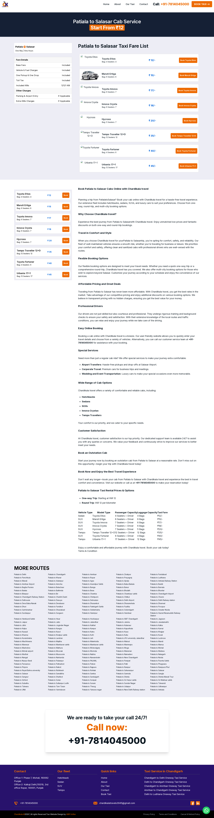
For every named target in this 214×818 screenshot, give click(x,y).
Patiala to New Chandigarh (127, 657)
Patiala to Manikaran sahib (58, 645)
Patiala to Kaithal (88, 625)
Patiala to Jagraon (157, 619)
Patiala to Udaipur (123, 686)
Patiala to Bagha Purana (23, 587)
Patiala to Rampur (123, 667)
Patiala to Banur (122, 587)
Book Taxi (200, 4)
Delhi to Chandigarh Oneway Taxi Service (165, 782)
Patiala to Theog (89, 686)
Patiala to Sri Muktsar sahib (161, 680)
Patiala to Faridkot (55, 607)
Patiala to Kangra (55, 628)
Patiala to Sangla (157, 674)
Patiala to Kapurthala (124, 628)
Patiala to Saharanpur (125, 670)
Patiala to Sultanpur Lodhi (58, 683)
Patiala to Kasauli (21, 632)
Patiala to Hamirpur (89, 613)
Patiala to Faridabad (158, 574)
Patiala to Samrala (123, 674)
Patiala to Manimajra (124, 645)
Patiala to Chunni (157, 597)
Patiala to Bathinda (55, 590)
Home (106, 4)
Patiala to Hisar (54, 619)
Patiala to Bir (53, 594)
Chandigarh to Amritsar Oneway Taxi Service (167, 786)
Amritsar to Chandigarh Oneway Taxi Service (167, 790)
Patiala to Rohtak (89, 670)
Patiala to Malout (123, 641)
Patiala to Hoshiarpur (90, 619)
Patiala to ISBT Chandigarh (127, 619)
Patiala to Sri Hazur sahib (126, 680)
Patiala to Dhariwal (157, 603)
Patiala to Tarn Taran (56, 686)
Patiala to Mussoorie (56, 654)
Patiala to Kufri (88, 635)
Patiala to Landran (55, 638)
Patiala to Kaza (122, 632)
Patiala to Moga (122, 648)
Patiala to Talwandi (158, 683)
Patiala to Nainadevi (124, 654)
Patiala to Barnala (157, 587)
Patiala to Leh (87, 638)
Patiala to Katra (88, 632)
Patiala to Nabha (88, 654)
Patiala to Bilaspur (21, 594)
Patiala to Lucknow (158, 638)
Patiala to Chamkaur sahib (126, 594)
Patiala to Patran (88, 664)
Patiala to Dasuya (55, 600)
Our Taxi (130, 4)
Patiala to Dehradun (90, 600)
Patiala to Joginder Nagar (58, 625)
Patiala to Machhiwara (23, 641)
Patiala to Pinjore (21, 667)
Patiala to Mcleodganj (91, 648)
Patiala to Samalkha (56, 674)
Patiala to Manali (20, 581)
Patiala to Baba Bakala (125, 584)
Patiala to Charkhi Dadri (57, 597)
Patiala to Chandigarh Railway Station (29, 597)
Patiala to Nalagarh (158, 654)
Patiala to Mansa (157, 645)
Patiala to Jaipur (20, 622)
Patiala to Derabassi (56, 603)
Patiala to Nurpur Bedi (23, 661)
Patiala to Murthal (21, 654)
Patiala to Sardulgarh (90, 677)
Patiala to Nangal (21, 657)
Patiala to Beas (88, 590)
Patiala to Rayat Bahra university (27, 670)
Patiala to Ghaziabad (56, 610)
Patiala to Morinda (89, 651)
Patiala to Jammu (123, 622)
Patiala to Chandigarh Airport (162, 594)
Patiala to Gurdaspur (22, 613)
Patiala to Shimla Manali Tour (162, 677)
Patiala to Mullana (157, 651)
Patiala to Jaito (54, 622)
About (117, 4)
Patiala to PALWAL (89, 661)
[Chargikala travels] (5, 4)
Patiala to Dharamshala (125, 603)
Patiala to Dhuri (20, 607)
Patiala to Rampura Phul (159, 667)
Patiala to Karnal (156, 628)
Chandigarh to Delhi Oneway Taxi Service (165, 778)
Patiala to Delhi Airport (125, 600)
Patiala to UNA (20, 690)
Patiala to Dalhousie (22, 600)
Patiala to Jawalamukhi (159, 622)
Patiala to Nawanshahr (91, 657)
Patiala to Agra (88, 581)
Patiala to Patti (122, 664)
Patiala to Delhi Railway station (162, 600)
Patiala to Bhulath (123, 590)
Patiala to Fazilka (123, 607)
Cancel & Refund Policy (190, 814)
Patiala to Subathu (21, 683)
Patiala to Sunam (89, 683)
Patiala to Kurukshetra (23, 638)
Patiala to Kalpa (20, 628)
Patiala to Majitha (55, 641)
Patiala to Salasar (157, 670)
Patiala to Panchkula (22, 578)
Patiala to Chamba (89, 594)
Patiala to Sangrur (21, 677)
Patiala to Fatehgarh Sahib (93, 607)
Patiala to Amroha (55, 584)
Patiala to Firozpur (157, 607)
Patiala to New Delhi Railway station (130, 690)
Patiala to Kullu (122, 635)
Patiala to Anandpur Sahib (92, 584)
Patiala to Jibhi (20, 625)
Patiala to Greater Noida (160, 610)
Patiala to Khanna (21, 635)
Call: (171, 4)
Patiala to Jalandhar (90, 622)
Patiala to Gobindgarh (125, 610)
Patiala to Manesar (21, 645)
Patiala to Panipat (123, 661)
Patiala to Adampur (55, 581)
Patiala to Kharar (54, 578)
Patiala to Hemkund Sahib (24, 619)
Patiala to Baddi (156, 584)
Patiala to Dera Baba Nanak (25, 603)
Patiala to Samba (89, 674)
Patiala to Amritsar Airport (24, 584)
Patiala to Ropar (88, 578)
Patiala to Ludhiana (158, 578)
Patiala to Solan (54, 680)
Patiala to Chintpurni (90, 597)
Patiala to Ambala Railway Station (163, 581)
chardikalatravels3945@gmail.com (117, 803)
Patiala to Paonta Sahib (159, 661)
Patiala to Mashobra (22, 648)
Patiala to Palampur (56, 661)
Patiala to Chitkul (123, 597)
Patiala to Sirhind (21, 680)
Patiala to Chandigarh (57, 574)
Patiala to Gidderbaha (91, 610)
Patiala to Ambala (157, 690)
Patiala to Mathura (55, 648)
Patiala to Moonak (55, 651)
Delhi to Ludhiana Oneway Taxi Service (164, 794)
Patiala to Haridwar (124, 613)
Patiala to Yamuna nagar (92, 690)
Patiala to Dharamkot (90, 603)
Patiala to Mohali (157, 648)
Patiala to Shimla (122, 677)
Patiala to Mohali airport (23, 651)
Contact (143, 4)
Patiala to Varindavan (56, 690)
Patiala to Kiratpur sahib (57, 635)
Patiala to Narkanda (56, 657)
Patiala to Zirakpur (123, 574)
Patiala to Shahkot (55, 677)
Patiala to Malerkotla (90, 641)
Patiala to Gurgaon (55, 613)
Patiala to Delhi (20, 574)
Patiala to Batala (20, 590)
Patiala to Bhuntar (157, 590)
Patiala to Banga (88, 587)
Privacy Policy (149, 814)
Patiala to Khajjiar (157, 632)
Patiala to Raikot (54, 667)
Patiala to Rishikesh (56, 670)
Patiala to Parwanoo (22, 664)
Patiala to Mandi (156, 641)
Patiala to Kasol (54, 632)
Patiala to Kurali (156, 635)
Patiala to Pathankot (56, 664)
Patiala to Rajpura (89, 667)
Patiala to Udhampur (158, 686)
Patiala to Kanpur (89, 628)
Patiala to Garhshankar (23, 610)
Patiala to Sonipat (89, 680)
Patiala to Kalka (156, 625)
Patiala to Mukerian (124, 651)
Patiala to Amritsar (89, 574)
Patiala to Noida (156, 657)
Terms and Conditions (168, 814)
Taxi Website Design (54, 814)
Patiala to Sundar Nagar (125, 683)
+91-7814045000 (107, 740)
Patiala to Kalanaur (123, 625)
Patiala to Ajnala (122, 581)
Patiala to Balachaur (56, 587)
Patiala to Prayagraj (124, 578)
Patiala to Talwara (21, 686)
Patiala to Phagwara (158, 664)
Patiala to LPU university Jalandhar (130, 638)
